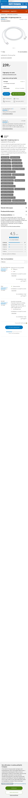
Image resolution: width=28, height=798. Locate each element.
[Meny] (1, 4)
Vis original (13, 275)
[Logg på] (23, 4)
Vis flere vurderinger (14, 327)
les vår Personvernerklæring (19, 783)
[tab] (4, 1)
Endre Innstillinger (14, 795)
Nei (24, 281)
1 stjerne (4, 251)
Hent (7, 93)
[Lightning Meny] (6, 14)
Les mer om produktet (6, 57)
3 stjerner (5, 246)
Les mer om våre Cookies (7, 783)
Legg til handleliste (23, 51)
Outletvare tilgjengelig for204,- (10, 74)
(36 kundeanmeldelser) (5, 20)
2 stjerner (5, 249)
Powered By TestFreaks (20, 323)
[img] (26, 37)
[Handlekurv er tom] (26, 4)
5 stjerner (5, 242)
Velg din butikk (6, 88)
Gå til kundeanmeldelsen (8, 113)
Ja (21, 281)
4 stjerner (5, 244)
